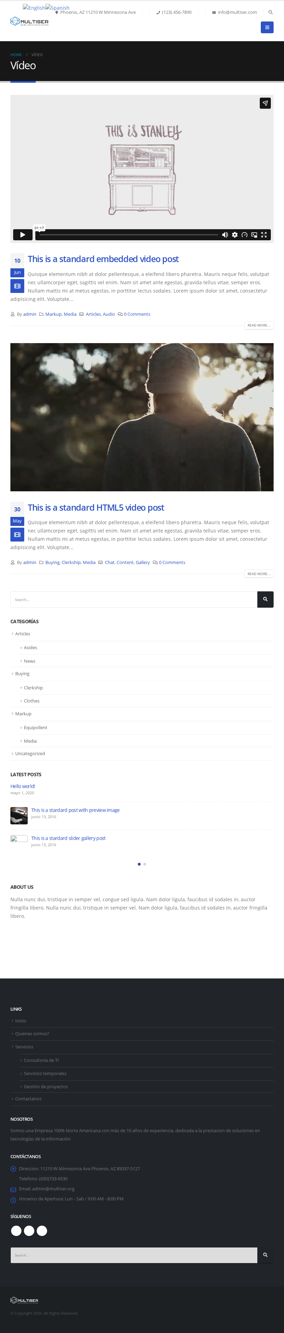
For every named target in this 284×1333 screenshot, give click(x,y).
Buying (52, 562)
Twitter (29, 1231)
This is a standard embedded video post (103, 259)
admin (29, 314)
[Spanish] (57, 7)
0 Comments (137, 314)
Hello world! (22, 786)
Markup (53, 314)
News (29, 661)
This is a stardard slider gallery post (68, 838)
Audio (109, 314)
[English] (34, 7)
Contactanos (28, 1099)
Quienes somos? (32, 1034)
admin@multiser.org (53, 1189)
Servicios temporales (45, 1073)
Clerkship (71, 562)
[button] (139, 864)
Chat (110, 562)
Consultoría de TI (41, 1060)
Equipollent (35, 727)
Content (125, 562)
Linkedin (42, 1231)
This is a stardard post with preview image (75, 810)
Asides (30, 647)
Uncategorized (30, 753)
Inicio (20, 1021)
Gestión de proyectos (46, 1087)
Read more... (259, 325)
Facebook (16, 1231)
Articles (93, 314)
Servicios (24, 1047)
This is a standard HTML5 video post (96, 507)
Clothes (31, 701)
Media (70, 314)
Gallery (143, 562)
